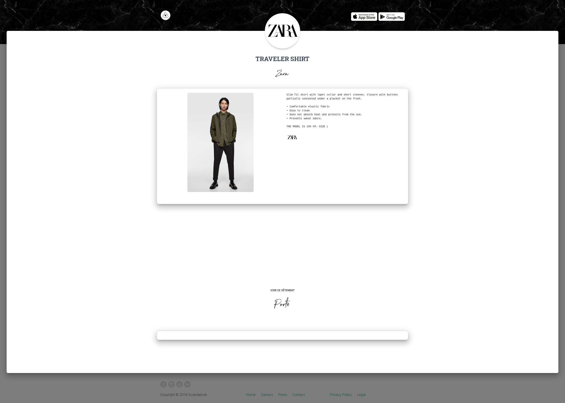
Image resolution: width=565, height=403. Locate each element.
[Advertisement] (283, 250)
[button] (292, 137)
